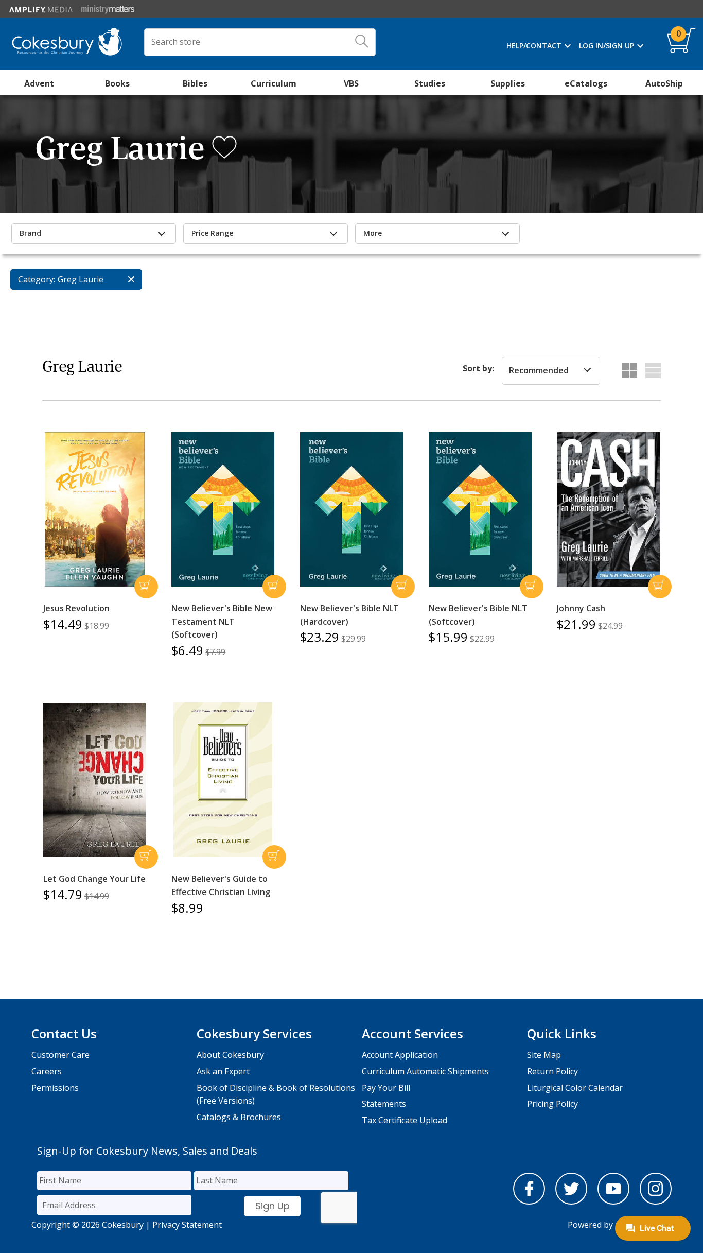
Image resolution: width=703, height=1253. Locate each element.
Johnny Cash (581, 608)
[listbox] (551, 371)
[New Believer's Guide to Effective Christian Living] (222, 779)
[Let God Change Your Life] (94, 780)
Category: (36, 279)
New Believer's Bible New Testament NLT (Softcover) (221, 621)
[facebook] (529, 1201)
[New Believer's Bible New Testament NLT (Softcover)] (222, 509)
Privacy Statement (187, 1224)
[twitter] (571, 1201)
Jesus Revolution (76, 608)
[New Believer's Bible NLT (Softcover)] (480, 509)
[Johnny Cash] (608, 509)
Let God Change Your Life (94, 878)
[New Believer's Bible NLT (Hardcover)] (351, 509)
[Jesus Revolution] (94, 509)
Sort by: (478, 368)
